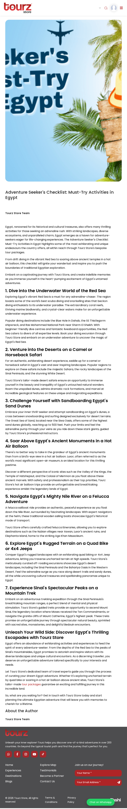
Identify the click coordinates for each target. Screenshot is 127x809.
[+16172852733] (8, 754)
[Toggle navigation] (121, 8)
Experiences (13, 770)
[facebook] (17, 754)
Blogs (8, 781)
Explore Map (48, 765)
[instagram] (25, 754)
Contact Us (47, 781)
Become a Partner (52, 776)
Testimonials (48, 770)
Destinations (13, 776)
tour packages (31, 684)
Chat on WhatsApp (101, 802)
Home (9, 765)
